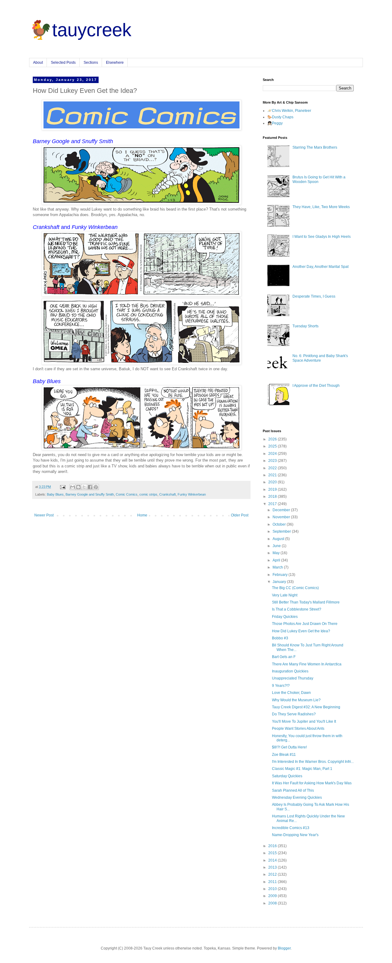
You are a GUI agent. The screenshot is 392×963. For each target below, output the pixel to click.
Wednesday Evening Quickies (297, 797)
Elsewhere (115, 62)
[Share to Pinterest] (96, 487)
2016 (273, 846)
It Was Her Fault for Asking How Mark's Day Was (312, 783)
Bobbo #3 (280, 638)
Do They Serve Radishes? (294, 714)
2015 (273, 853)
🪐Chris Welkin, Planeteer (289, 110)
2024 (273, 453)
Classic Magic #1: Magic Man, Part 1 (302, 769)
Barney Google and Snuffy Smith (90, 494)
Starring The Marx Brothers (314, 147)
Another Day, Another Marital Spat (320, 267)
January (280, 582)
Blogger (284, 948)
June (277, 546)
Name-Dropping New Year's (295, 835)
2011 (273, 882)
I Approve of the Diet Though (316, 385)
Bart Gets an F (284, 657)
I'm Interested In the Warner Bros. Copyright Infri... (313, 761)
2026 (273, 439)
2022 (273, 468)
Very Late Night (284, 595)
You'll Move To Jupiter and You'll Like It (304, 721)
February (280, 575)
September (282, 531)
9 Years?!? (281, 685)
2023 (273, 461)
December (282, 510)
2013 (273, 867)
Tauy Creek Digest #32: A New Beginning (306, 707)
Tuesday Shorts (305, 326)
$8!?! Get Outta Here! (289, 747)
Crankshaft (167, 494)
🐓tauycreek (80, 30)
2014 (273, 860)
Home (142, 515)
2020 (273, 482)
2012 (273, 874)
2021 (273, 475)
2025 (273, 446)
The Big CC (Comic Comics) (295, 588)
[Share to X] (84, 487)
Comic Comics (127, 494)
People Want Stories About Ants (298, 728)
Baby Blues (55, 494)
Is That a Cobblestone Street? (296, 609)
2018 (273, 496)
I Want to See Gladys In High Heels (321, 236)
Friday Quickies (285, 617)
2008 (273, 903)
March (278, 567)
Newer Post (44, 515)
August (279, 539)
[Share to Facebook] (90, 487)
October (280, 524)
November (282, 517)
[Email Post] (62, 487)
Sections (91, 62)
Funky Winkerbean (192, 494)
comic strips (148, 494)
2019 (273, 489)
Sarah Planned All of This (293, 790)
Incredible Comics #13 (290, 828)
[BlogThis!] (78, 487)
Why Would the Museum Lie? (296, 700)
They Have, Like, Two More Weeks (321, 207)
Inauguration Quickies (290, 671)
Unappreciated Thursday (292, 678)
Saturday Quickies (287, 776)
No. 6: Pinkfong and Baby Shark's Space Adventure (320, 358)
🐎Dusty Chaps (280, 117)
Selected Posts (63, 62)
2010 (273, 889)
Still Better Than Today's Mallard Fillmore (306, 602)
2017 (273, 504)
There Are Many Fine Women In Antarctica (306, 664)
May (277, 553)
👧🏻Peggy (275, 123)
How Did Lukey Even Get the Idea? (301, 631)
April (277, 560)
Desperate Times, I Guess (313, 296)
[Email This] (73, 487)
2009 (273, 896)
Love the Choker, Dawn (291, 693)
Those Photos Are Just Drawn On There (304, 624)
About (38, 62)
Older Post (239, 515)
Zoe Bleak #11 (284, 754)
